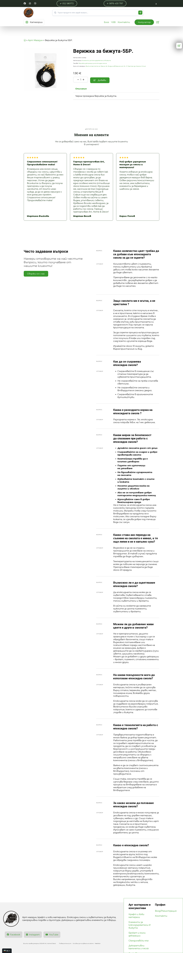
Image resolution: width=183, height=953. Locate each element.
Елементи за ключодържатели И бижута (96, 60)
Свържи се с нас (36, 273)
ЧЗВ (113, 22)
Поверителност (65, 943)
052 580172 (68, 3)
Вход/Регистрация (166, 911)
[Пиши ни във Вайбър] (35, 3)
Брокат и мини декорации (137, 934)
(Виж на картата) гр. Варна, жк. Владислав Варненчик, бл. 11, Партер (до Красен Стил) (116, 66)
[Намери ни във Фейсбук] (25, 3)
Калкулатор (144, 22)
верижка (82, 63)
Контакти (124, 22)
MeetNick (97, 943)
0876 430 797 (116, 3)
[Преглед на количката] (157, 22)
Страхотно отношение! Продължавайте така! (42, 163)
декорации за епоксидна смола (96, 63)
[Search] (140, 13)
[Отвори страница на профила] (156, 3)
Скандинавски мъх (139, 940)
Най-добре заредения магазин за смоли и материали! (132, 164)
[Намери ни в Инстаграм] (30, 3)
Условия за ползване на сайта (83, 943)
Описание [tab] (81, 88)
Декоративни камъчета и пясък (139, 947)
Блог (106, 22)
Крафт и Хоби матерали (136, 915)
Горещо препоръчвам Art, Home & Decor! (89, 163)
